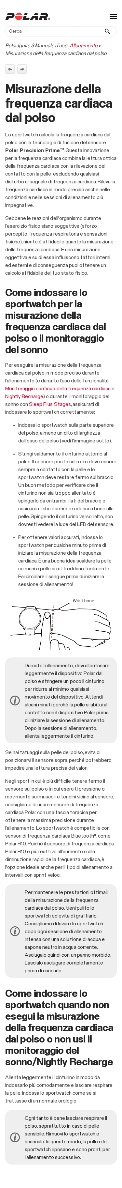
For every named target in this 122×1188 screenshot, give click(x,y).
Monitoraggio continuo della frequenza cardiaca (58, 388)
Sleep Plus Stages (50, 404)
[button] (108, 31)
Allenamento (84, 45)
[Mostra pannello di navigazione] (113, 16)
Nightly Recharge (24, 396)
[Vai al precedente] (10, 69)
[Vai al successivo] (22, 69)
